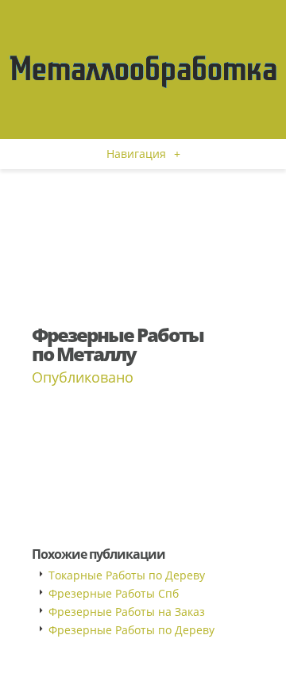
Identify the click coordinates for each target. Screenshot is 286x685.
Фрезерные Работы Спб (113, 593)
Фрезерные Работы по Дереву (131, 629)
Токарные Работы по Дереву (126, 575)
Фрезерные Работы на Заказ (126, 611)
